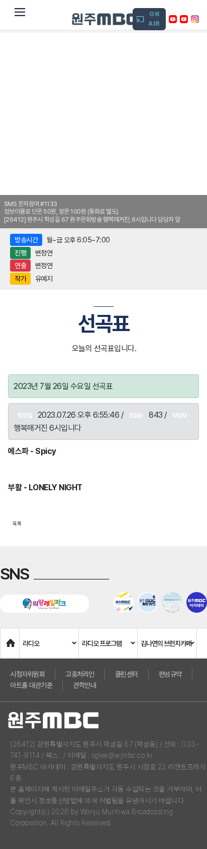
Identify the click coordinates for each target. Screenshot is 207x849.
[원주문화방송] (105, 19)
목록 (17, 523)
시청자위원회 (27, 674)
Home (11, 638)
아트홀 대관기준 (31, 685)
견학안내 (84, 685)
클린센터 (126, 674)
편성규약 (170, 674)
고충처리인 (79, 674)
